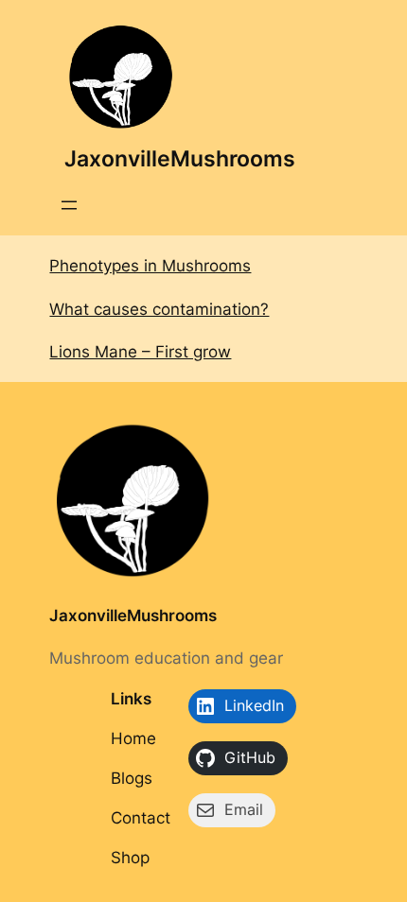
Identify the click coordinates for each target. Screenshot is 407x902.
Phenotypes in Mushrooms (150, 265)
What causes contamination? (159, 309)
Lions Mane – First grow (140, 351)
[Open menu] (69, 205)
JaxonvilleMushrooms (179, 159)
